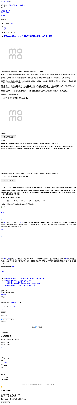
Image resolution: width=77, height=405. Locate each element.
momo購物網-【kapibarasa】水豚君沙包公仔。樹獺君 (17, 280)
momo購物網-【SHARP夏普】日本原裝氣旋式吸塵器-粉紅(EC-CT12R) (22, 283)
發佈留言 (3, 321)
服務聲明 (53, 384)
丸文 (9, 258)
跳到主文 (3, 15)
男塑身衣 (21, 222)
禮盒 (12, 266)
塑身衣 (2, 212)
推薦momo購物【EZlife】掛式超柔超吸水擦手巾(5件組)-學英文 (29, 36)
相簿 (5, 26)
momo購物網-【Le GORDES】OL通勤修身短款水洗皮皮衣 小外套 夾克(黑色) (24, 278)
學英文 (2, 271)
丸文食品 (15, 258)
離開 (9, 402)
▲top (2, 309)
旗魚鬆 (66, 258)
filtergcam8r (3, 294)
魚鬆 (2, 229)
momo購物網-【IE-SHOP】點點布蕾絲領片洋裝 (16, 282)
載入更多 (3, 312)
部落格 (5, 28)
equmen (11, 222)
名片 (5, 30)
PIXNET (27, 384)
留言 (15, 302)
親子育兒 (12, 306)
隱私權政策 (47, 384)
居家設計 (13, 23)
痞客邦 (12, 302)
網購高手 (5, 11)
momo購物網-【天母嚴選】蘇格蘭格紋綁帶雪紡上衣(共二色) (19, 285)
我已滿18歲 (3, 402)
